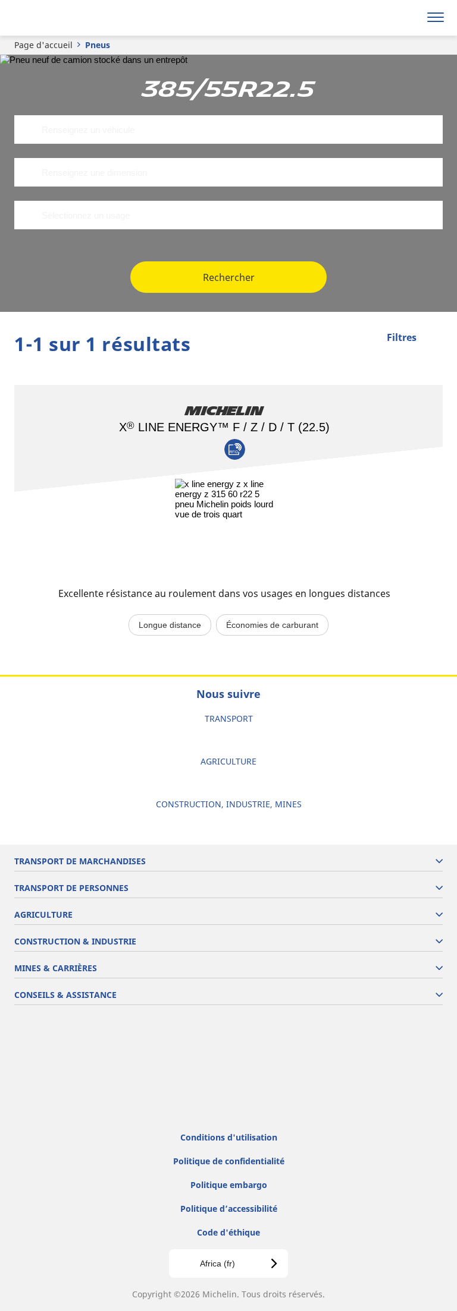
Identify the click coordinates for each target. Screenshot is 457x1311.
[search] (407, 18)
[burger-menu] (435, 18)
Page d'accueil (43, 44)
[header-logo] (56, 18)
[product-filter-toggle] (434, 339)
